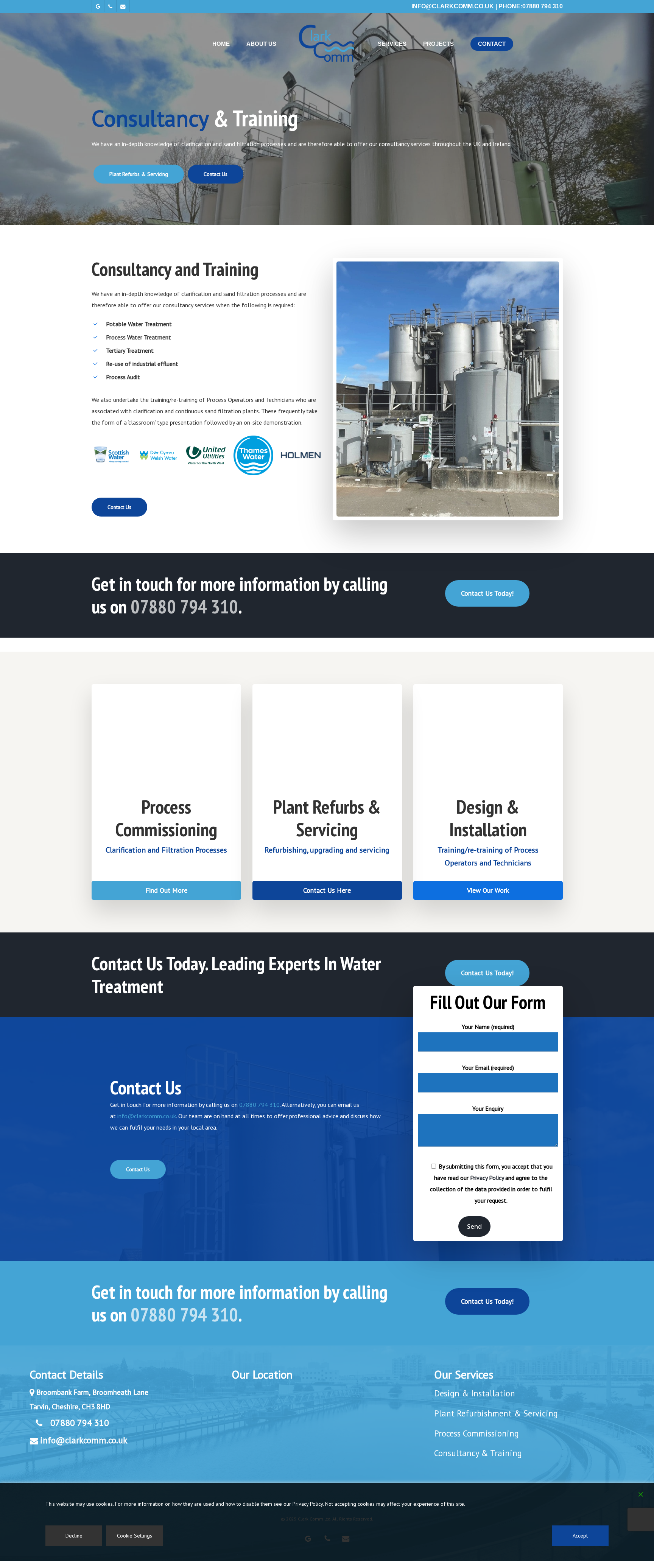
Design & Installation (474, 1393)
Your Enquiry (487, 1108)
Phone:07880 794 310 (530, 6)
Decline (74, 1535)
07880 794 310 (184, 606)
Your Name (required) (488, 1026)
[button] (138, 174)
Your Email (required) (488, 1067)
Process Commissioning (476, 1433)
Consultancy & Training (478, 1452)
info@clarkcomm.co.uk (452, 6)
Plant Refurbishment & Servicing (496, 1413)
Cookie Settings (134, 1535)
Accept (580, 1535)
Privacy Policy (487, 1177)
